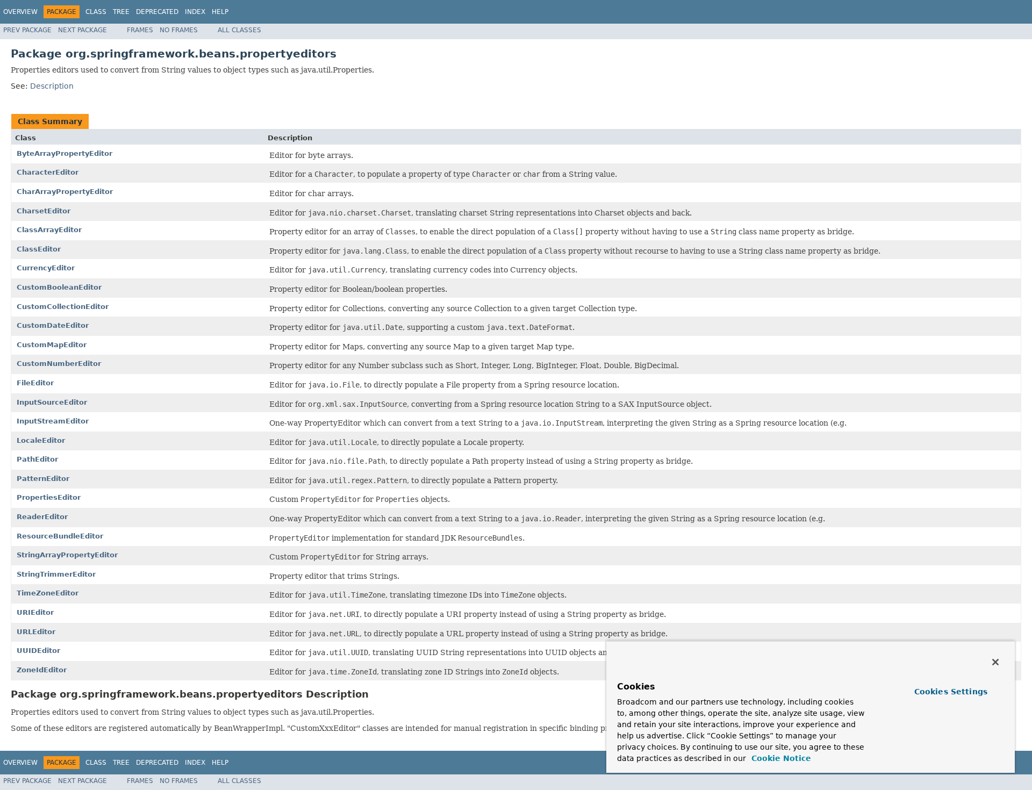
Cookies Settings (950, 691)
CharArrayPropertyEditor (65, 192)
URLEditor (36, 632)
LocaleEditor (41, 440)
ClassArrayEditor (49, 230)
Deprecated (157, 12)
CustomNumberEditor (59, 364)
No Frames (179, 30)
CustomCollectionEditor (63, 307)
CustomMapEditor (52, 345)
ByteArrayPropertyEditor (64, 153)
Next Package (82, 30)
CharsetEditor (43, 211)
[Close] (995, 662)
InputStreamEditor (53, 421)
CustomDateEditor (53, 325)
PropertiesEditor (49, 497)
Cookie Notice (780, 758)
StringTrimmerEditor (56, 574)
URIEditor (35, 612)
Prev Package (27, 30)
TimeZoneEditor (47, 593)
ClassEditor (39, 249)
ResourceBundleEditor (60, 536)
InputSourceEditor (52, 402)
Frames (140, 30)
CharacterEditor (47, 172)
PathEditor (37, 459)
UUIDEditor (38, 651)
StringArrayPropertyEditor (67, 555)
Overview (20, 12)
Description (52, 86)
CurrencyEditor (46, 268)
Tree (121, 12)
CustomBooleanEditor (59, 287)
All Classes (239, 30)
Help (220, 12)
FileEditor (35, 383)
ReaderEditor (42, 517)
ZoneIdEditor (42, 670)
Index (195, 12)
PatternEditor (43, 479)
